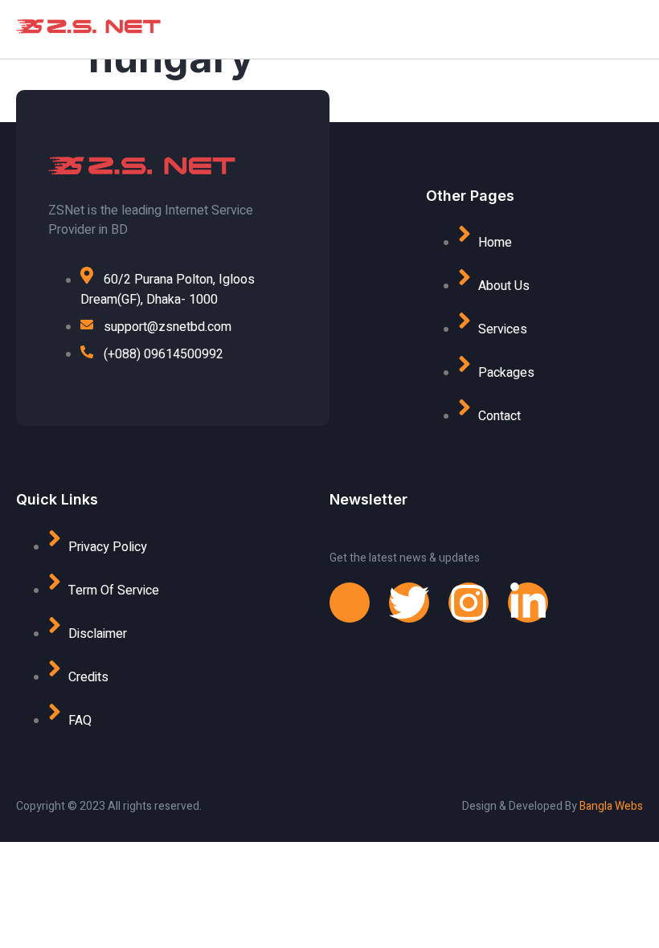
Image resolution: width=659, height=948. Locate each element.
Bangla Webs (611, 806)
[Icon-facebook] (350, 602)
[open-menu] (550, 29)
